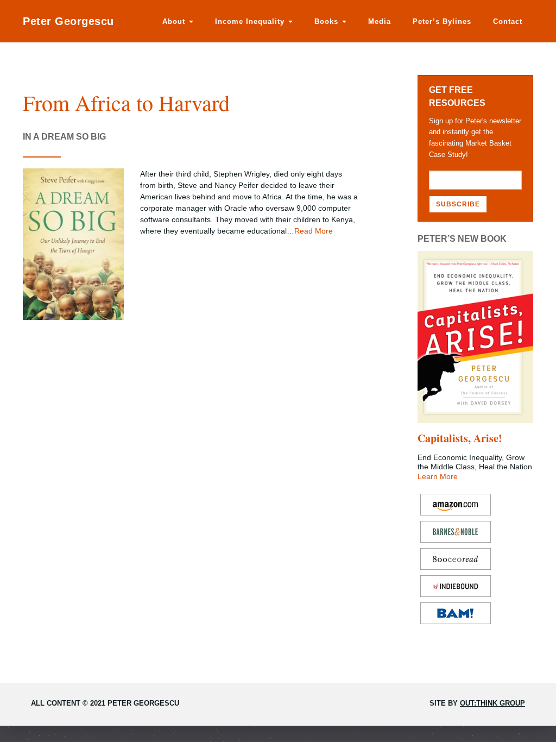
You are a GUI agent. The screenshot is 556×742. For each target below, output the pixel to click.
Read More (313, 231)
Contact (507, 21)
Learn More (438, 476)
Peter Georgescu (68, 21)
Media (379, 21)
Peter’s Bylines (442, 21)
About (175, 21)
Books (327, 21)
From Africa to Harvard (126, 102)
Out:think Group (492, 703)
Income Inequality (251, 21)
